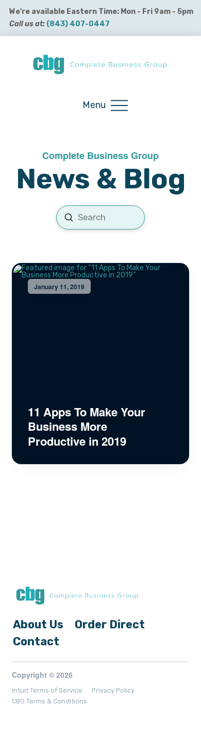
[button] (105, 106)
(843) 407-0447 (78, 24)
